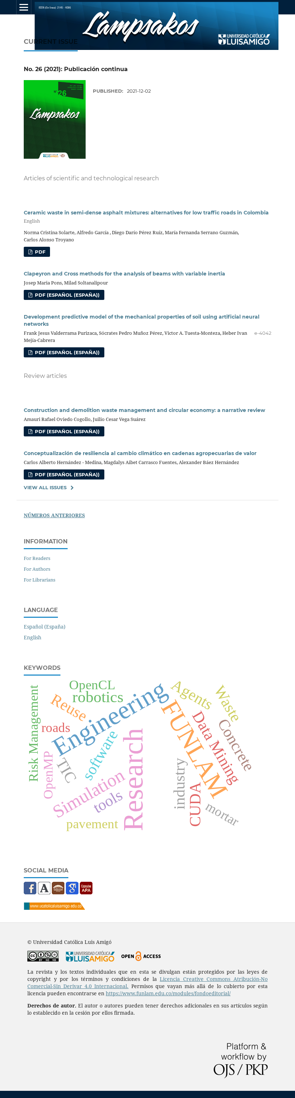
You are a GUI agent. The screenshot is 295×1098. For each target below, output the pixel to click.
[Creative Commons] (43, 959)
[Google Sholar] (72, 892)
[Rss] (45, 892)
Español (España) (44, 626)
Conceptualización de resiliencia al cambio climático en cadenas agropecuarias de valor (140, 453)
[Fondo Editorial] (58, 892)
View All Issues (45, 487)
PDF (39, 252)
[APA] (86, 892)
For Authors (37, 569)
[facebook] (31, 892)
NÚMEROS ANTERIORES (54, 515)
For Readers (37, 558)
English (32, 637)
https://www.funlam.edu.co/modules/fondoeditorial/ (168, 993)
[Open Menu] (24, 7)
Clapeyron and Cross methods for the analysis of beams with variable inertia (124, 273)
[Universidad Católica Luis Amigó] (54, 907)
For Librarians (39, 579)
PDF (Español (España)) (66, 295)
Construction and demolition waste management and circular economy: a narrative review (144, 410)
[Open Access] (141, 959)
